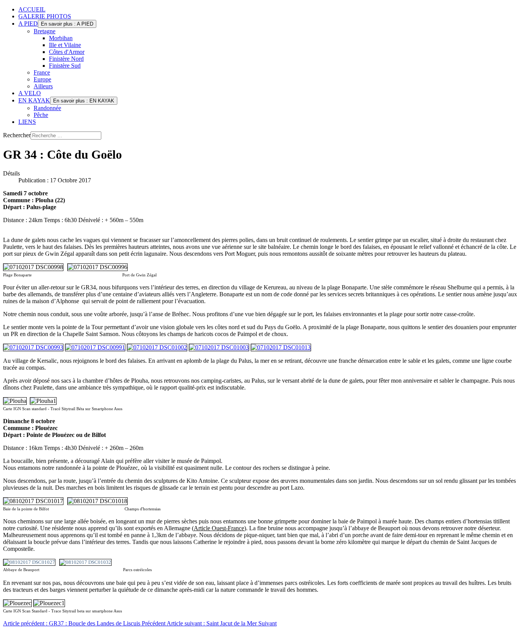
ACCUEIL (31, 9)
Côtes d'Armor (66, 52)
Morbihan (61, 38)
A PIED (28, 23)
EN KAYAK (34, 100)
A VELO (29, 93)
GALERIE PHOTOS (44, 16)
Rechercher (17, 135)
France (42, 72)
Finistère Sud (65, 65)
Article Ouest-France (219, 528)
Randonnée (47, 108)
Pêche (41, 115)
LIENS (27, 122)
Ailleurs (43, 86)
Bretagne (44, 31)
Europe (42, 79)
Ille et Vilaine (65, 45)
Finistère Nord (66, 58)
